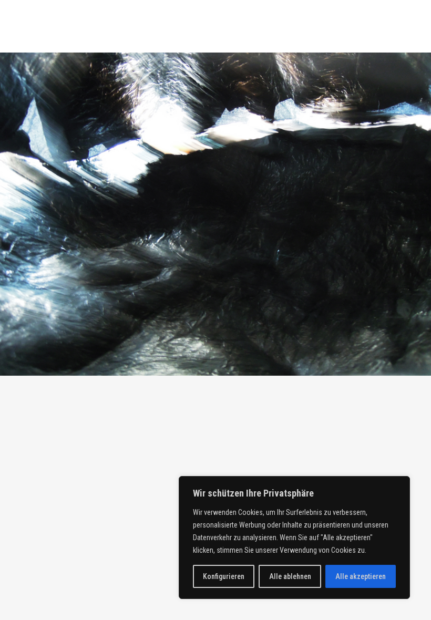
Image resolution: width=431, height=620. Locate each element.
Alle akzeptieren (360, 576)
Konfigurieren (223, 576)
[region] (294, 537)
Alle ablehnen (290, 576)
